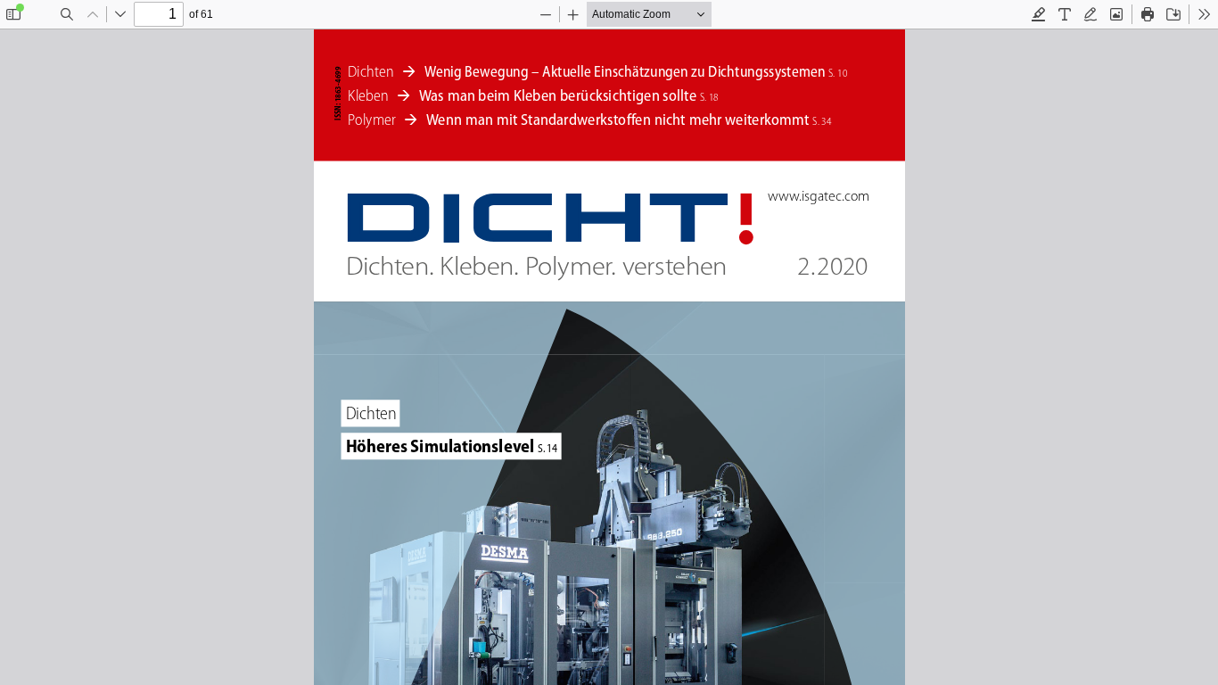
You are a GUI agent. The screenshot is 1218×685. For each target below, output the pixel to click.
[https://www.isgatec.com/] (817, 196)
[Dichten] (372, 413)
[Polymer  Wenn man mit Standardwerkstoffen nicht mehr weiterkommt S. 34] (590, 119)
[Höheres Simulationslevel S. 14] (451, 446)
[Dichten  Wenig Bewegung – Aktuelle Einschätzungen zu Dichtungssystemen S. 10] (596, 72)
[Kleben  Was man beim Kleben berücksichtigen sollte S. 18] (532, 95)
